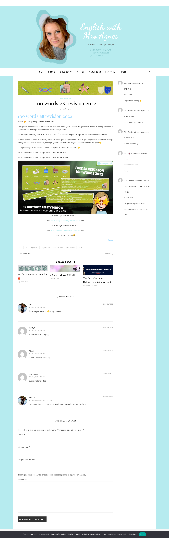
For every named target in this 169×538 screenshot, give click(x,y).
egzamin (34, 247)
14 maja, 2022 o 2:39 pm (37, 354)
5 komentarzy (107, 253)
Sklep (124, 72)
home (41, 72)
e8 (26, 247)
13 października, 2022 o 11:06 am (40, 400)
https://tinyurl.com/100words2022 (65, 230)
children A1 (66, 72)
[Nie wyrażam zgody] (166, 534)
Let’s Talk (110, 72)
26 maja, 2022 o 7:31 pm (37, 377)
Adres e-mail (24, 447)
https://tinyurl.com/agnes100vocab (66, 220)
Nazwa (21, 434)
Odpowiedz (108, 304)
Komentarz (22, 479)
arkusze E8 (95, 72)
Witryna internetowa (26, 459)
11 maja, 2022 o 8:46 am (37, 331)
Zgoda (142, 534)
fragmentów (45, 247)
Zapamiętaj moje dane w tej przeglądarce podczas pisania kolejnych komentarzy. (52, 475)
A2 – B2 (81, 72)
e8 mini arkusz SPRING (62, 275)
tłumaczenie (70, 247)
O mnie (51, 72)
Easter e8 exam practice (138, 110)
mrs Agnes (27, 253)
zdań (80, 247)
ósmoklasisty (58, 247)
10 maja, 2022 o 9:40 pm (37, 307)
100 (20, 247)
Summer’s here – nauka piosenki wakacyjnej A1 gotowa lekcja (137, 186)
